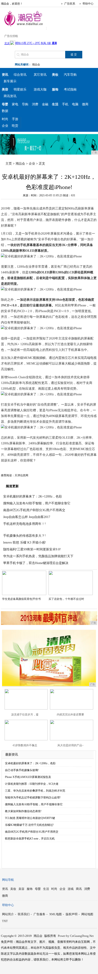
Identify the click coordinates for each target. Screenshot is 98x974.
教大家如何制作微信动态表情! (23, 811)
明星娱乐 (20, 89)
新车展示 (10, 81)
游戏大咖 (40, 89)
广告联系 (69, 3)
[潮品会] (23, 26)
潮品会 (36, 64)
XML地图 (55, 914)
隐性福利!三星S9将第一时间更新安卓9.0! (32, 549)
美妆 (13, 889)
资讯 (5, 889)
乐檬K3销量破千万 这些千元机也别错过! (29, 824)
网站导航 (8, 879)
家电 (15, 104)
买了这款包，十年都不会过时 (66, 599)
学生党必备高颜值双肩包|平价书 (21, 599)
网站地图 (87, 914)
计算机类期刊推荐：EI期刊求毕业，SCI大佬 (31, 783)
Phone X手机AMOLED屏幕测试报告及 (28, 777)
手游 (15, 119)
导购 (25, 104)
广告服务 (39, 914)
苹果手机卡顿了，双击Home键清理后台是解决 (35, 563)
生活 (46, 889)
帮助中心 (88, 3)
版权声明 (71, 914)
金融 (45, 104)
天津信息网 (21, 475)
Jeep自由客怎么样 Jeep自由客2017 (26, 517)
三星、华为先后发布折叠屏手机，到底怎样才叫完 (35, 790)
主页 (8, 163)
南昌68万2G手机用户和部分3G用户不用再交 (34, 510)
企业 (5, 125)
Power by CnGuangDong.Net (76, 936)
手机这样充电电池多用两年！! (24, 524)
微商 (85, 104)
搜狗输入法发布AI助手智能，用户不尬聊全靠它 (36, 503)
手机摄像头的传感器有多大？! (24, 535)
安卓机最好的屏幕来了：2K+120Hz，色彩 (32, 496)
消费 (35, 104)
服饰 (30, 889)
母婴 (38, 889)
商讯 (79, 889)
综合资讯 (20, 74)
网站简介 (8, 914)
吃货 (15, 125)
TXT (5, 921)
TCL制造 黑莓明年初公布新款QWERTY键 (30, 818)
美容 (21, 889)
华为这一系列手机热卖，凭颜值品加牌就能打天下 (38, 556)
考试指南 (70, 89)
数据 (5, 111)
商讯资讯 (10, 96)
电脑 (75, 104)
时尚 (5, 119)
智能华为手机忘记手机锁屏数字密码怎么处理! (33, 797)
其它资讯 (40, 74)
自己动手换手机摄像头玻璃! (22, 770)
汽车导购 (70, 74)
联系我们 (24, 914)
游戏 (71, 889)
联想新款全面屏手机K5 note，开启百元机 (30, 838)
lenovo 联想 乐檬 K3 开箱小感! (24, 542)
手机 (65, 104)
